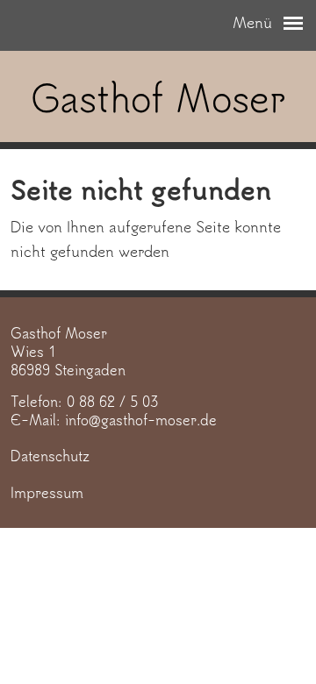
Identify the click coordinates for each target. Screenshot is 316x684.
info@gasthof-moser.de (141, 419)
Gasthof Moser (158, 97)
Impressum (47, 492)
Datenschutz (50, 455)
